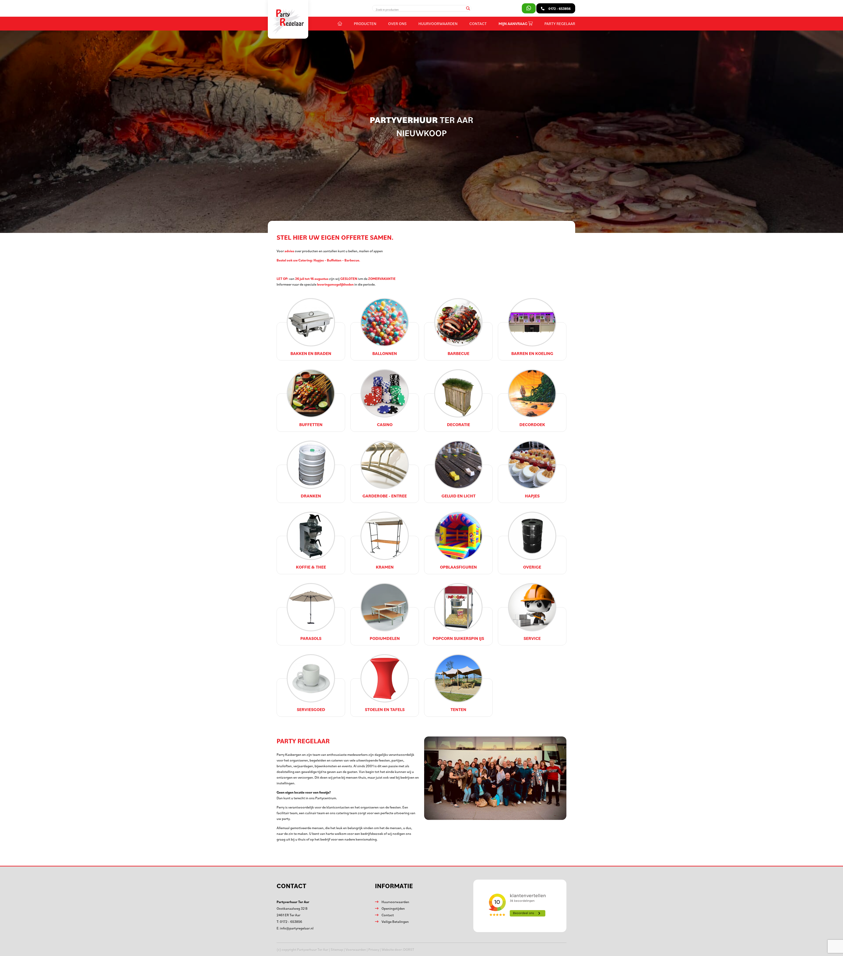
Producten (365, 23)
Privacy (373, 949)
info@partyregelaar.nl (296, 928)
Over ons (397, 23)
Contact (478, 23)
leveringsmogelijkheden (335, 284)
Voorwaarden (356, 949)
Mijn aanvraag (513, 23)
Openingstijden (393, 908)
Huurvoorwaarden (438, 23)
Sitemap (337, 949)
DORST (408, 949)
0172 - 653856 (291, 921)
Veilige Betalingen (395, 921)
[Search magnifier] (468, 8)
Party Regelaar (559, 23)
